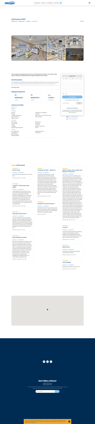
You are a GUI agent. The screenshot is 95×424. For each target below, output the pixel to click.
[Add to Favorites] (82, 21)
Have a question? (73, 117)
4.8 (36, 21)
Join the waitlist (73, 118)
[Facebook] (44, 361)
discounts (64, 111)
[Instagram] (51, 361)
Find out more (34, 422)
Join (57, 391)
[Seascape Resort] (10, 2)
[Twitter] (47, 361)
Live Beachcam (48, 384)
